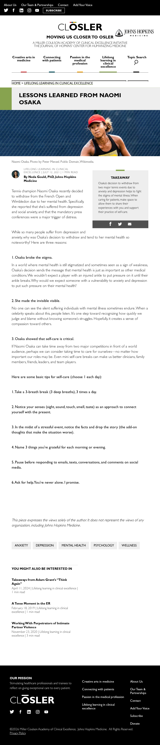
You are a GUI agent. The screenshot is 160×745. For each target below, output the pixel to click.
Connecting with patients (51, 59)
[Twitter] (6, 10)
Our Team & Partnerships (37, 5)
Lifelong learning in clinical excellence (108, 62)
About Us (10, 5)
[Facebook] (14, 10)
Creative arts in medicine (23, 59)
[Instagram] (29, 10)
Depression (45, 546)
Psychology (104, 546)
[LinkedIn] (22, 10)
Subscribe (136, 716)
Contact (63, 5)
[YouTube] (37, 10)
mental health (74, 546)
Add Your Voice (82, 5)
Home (16, 84)
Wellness (129, 546)
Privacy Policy (18, 733)
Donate (135, 724)
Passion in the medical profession (80, 61)
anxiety (21, 546)
